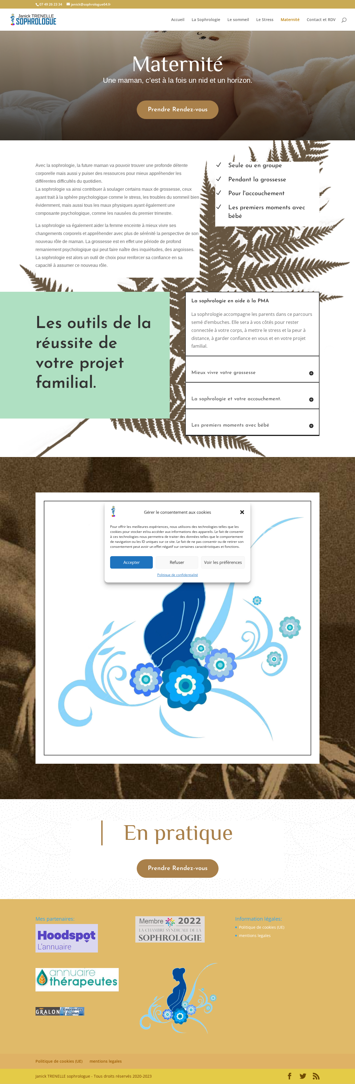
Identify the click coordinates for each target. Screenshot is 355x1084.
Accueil (177, 20)
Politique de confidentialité (177, 574)
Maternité (290, 20)
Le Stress (264, 20)
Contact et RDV (321, 20)
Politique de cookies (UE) (261, 927)
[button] (242, 512)
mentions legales (255, 935)
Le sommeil (238, 20)
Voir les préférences (223, 562)
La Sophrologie (206, 20)
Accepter (131, 562)
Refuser (177, 562)
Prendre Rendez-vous (177, 110)
